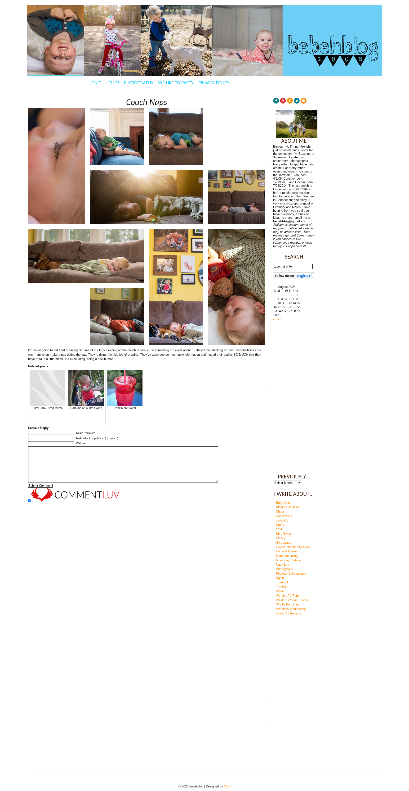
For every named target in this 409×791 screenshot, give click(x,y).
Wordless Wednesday (291, 609)
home (95, 83)
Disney (280, 538)
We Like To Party (176, 83)
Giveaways (283, 542)
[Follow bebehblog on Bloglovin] (293, 278)
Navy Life (282, 564)
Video (280, 591)
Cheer (280, 511)
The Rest (282, 587)
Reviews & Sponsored (291, 573)
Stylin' (280, 578)
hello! (112, 83)
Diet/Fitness (284, 534)
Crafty (280, 525)
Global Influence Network (293, 547)
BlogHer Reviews (287, 507)
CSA (279, 529)
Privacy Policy (213, 83)
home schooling (287, 556)
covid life (282, 520)
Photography (138, 83)
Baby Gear (283, 503)
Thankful (282, 582)
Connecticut (284, 516)
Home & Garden (287, 551)
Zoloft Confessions (289, 613)
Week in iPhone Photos (292, 600)
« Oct (277, 319)
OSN (227, 786)
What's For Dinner (288, 604)
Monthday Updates (289, 560)
